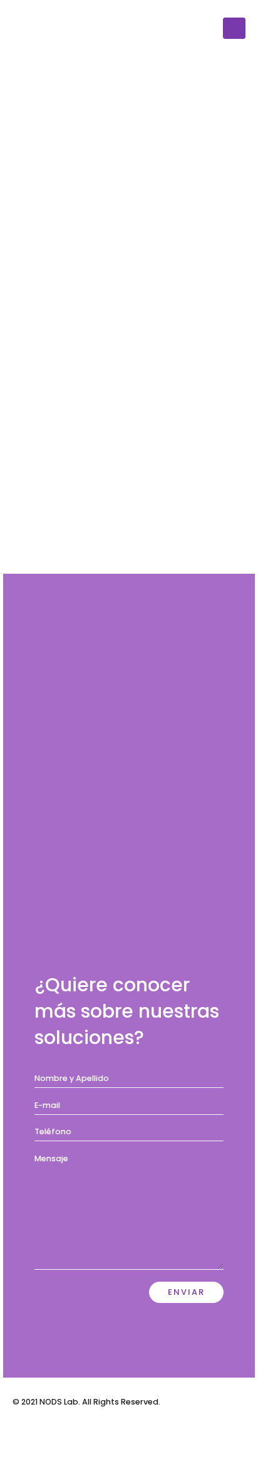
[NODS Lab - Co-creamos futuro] (47, 28)
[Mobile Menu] (234, 28)
